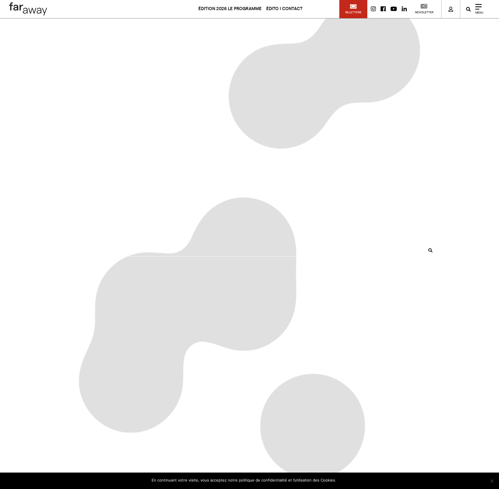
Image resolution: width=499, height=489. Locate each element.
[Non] (492, 481)
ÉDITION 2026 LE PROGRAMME (230, 9)
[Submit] (430, 250)
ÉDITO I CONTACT (284, 9)
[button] (353, 9)
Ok (343, 480)
